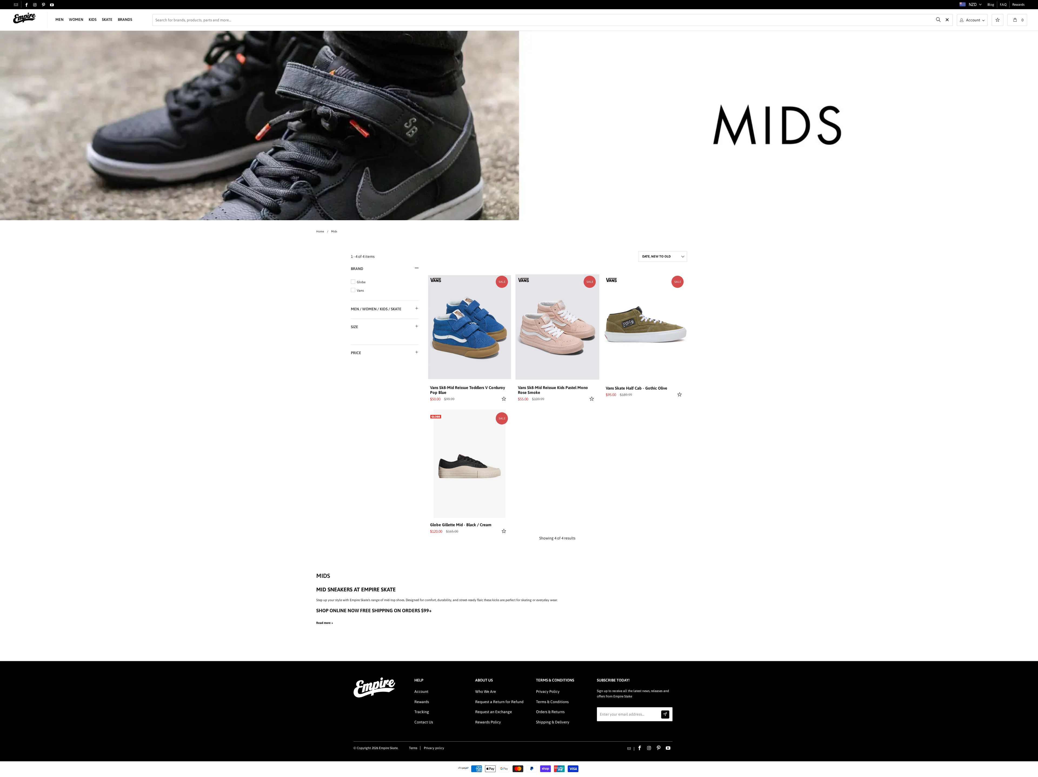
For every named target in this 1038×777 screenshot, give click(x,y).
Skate (107, 19)
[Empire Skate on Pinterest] (43, 5)
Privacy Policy (548, 691)
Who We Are (485, 691)
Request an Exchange (493, 712)
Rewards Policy (488, 722)
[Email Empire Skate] (16, 5)
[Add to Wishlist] (504, 398)
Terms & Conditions (552, 702)
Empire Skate (388, 748)
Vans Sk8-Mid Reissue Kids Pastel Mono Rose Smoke (553, 390)
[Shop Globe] (436, 416)
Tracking (421, 712)
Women (76, 19)
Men (59, 19)
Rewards (1018, 4)
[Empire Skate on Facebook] (26, 5)
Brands (125, 19)
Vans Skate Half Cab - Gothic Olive (636, 388)
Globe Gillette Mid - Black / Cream (460, 524)
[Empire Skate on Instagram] (34, 5)
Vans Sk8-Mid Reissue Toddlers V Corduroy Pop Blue (467, 390)
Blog (990, 4)
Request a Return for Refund (499, 702)
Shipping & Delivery (552, 722)
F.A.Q (1003, 4)
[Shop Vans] (436, 279)
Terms (413, 748)
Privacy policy (434, 748)
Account (421, 691)
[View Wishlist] (998, 21)
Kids (93, 19)
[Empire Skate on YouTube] (51, 5)
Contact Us (423, 722)
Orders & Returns (550, 712)
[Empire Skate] (24, 18)
